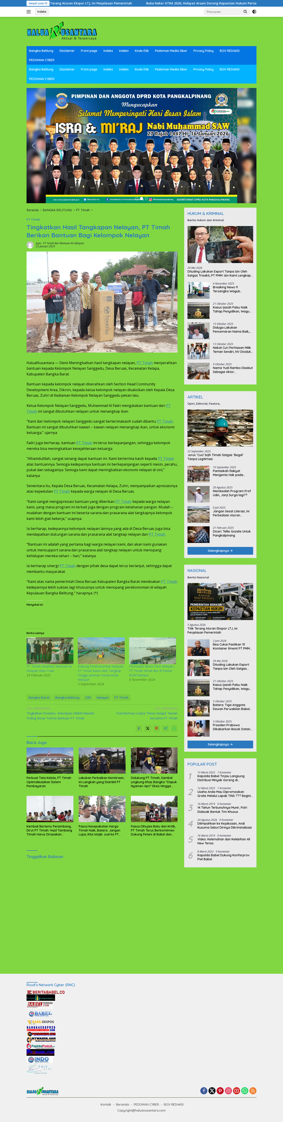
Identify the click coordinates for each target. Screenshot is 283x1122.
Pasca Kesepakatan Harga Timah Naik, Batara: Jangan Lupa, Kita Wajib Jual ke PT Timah (99, 830)
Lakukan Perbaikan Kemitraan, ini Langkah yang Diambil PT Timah (101, 782)
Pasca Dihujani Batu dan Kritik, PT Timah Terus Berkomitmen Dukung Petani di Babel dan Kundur (153, 830)
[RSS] (252, 1091)
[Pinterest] (220, 1091)
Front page (89, 51)
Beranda (122, 1104)
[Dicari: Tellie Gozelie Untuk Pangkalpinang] (198, 534)
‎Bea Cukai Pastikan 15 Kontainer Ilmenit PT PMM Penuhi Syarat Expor (231, 646)
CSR (88, 698)
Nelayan (103, 698)
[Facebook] (203, 1091)
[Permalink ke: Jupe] (30, 244)
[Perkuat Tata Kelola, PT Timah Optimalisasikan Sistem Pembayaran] (50, 760)
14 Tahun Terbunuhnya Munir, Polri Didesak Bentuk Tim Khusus (222, 810)
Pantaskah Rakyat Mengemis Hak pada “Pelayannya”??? (228, 473)
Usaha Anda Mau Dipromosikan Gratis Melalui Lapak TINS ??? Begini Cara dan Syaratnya (224, 794)
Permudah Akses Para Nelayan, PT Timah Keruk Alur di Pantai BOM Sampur (151, 670)
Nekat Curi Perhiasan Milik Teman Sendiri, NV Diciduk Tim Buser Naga (232, 350)
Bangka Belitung (41, 51)
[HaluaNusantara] (62, 31)
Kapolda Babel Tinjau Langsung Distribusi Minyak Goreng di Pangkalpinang (221, 778)
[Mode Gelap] (254, 12)
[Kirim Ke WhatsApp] (174, 728)
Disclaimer (67, 51)
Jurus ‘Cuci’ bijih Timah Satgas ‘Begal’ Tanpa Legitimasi (215, 457)
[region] (141, 145)
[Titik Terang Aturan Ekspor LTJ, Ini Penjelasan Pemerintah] (220, 601)
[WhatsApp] (244, 1091)
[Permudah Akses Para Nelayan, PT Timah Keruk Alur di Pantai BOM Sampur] (152, 650)
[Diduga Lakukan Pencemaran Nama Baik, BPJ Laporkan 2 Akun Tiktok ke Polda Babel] (198, 330)
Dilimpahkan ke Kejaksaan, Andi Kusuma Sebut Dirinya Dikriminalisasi (224, 825)
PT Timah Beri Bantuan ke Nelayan (63, 243)
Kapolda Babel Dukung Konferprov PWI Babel (223, 857)
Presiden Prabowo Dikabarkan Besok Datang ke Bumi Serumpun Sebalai (232, 727)
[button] (245, 11)
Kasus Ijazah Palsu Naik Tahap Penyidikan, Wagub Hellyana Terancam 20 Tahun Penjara (232, 309)
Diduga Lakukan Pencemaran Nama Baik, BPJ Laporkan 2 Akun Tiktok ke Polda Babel (231, 330)
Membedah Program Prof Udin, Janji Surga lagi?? (232, 493)
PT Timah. (157, 534)
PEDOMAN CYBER (41, 60)
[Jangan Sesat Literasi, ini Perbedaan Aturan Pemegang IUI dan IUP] (198, 514)
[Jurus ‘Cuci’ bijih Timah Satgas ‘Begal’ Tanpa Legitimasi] (220, 428)
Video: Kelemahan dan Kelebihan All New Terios (223, 841)
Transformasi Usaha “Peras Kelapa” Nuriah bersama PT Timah (147, 713)
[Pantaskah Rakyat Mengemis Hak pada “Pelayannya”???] (198, 474)
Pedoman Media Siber (171, 51)
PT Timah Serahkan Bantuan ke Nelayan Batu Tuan (49, 668)
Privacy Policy (203, 51)
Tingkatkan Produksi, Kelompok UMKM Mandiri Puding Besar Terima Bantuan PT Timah (60, 713)
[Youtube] (236, 1091)
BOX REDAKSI (229, 51)
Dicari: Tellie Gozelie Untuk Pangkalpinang (232, 533)
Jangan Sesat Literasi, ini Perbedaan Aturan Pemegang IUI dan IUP (231, 513)
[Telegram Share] (165, 728)
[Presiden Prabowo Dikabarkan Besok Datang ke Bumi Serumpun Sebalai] (198, 728)
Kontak (106, 1104)
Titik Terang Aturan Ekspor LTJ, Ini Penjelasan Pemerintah (212, 631)
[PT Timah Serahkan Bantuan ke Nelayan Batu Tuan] (50, 650)
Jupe (38, 243)
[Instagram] (228, 1091)
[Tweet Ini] (147, 728)
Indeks (41, 11)
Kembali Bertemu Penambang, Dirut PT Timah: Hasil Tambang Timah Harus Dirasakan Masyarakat (49, 830)
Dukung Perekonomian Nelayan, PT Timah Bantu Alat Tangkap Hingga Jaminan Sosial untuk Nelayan (101, 673)
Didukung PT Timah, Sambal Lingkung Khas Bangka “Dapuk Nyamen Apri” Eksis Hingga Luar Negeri (154, 782)
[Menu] (30, 12)
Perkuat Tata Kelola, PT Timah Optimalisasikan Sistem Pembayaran (49, 782)
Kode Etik (142, 51)
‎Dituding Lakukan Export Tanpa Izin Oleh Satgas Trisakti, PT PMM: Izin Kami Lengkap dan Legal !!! (219, 273)
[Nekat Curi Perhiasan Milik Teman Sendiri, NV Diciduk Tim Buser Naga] (198, 351)
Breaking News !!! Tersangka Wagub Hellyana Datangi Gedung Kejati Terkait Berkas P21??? (231, 289)
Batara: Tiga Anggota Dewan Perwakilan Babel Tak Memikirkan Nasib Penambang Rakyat (231, 707)
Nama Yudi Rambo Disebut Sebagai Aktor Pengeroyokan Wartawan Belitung (233, 370)
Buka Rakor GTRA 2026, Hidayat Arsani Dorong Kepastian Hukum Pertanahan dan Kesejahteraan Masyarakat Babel (167, 3)
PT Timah (33, 219)
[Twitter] (212, 1091)
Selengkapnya (219, 551)
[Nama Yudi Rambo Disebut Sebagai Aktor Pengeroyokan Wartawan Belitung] (198, 371)
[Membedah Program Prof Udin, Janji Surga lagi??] (198, 494)
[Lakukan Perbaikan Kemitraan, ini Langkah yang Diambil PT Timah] (102, 760)
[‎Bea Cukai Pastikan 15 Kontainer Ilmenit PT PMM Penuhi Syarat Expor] (198, 647)
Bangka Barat (39, 698)
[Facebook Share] (139, 728)
